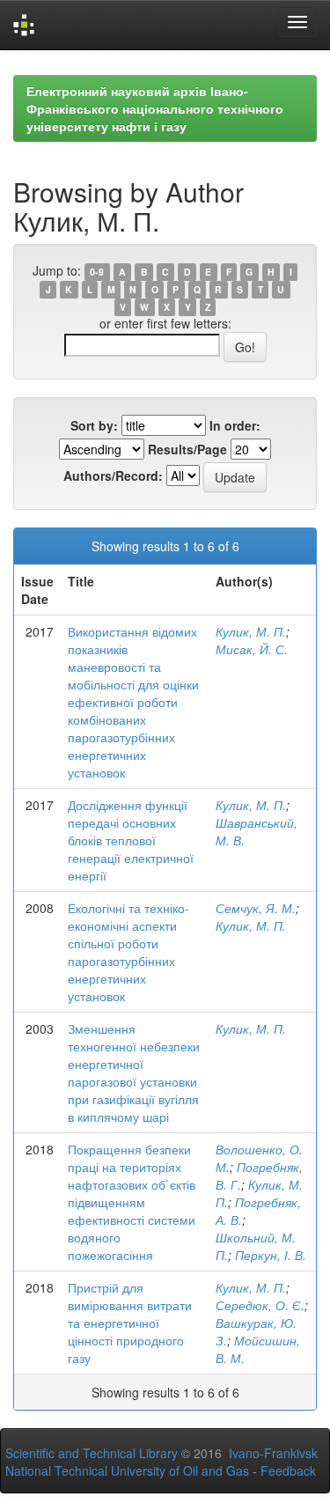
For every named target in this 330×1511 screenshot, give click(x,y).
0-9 (97, 271)
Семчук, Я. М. (256, 908)
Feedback (288, 1470)
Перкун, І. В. (270, 1255)
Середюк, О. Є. (260, 1305)
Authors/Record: (113, 475)
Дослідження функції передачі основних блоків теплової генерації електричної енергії (131, 840)
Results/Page (187, 449)
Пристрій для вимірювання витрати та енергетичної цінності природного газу (130, 1323)
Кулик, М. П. (251, 631)
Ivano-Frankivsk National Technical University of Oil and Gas (161, 1461)
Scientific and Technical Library (91, 1453)
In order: (234, 425)
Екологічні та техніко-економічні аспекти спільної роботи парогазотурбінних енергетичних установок (128, 952)
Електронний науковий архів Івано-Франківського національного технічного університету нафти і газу (154, 108)
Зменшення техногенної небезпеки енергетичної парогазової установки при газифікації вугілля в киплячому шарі (134, 1072)
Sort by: (94, 425)
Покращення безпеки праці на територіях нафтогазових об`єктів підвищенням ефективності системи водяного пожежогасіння (131, 1202)
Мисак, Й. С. (252, 649)
